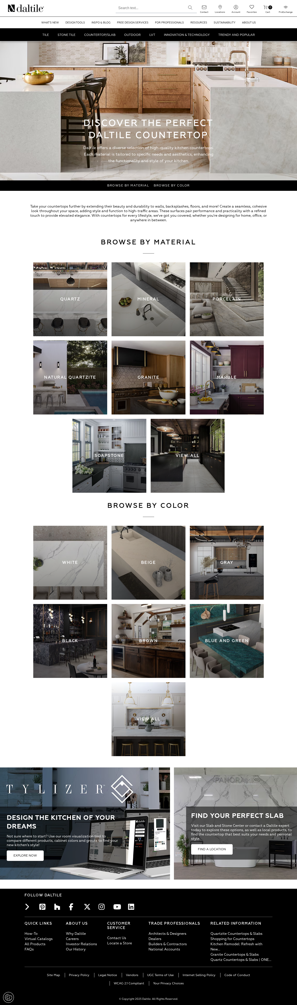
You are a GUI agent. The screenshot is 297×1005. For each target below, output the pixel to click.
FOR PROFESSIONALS (169, 22)
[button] (190, 7)
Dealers (154, 939)
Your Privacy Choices (168, 983)
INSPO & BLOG (101, 22)
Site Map (53, 975)
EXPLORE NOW (25, 855)
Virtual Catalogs (39, 939)
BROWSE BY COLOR (172, 185)
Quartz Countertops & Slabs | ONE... (240, 960)
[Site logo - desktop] (13, 8)
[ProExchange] (286, 8)
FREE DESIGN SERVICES (132, 22)
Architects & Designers (167, 934)
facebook (73, 906)
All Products (35, 944)
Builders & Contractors (167, 944)
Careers (72, 939)
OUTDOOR (132, 35)
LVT (152, 35)
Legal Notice (107, 975)
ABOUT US (249, 22)
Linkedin (132, 906)
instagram (102, 906)
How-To (31, 934)
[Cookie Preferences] (8, 997)
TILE (45, 35)
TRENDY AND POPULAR (236, 35)
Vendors (132, 975)
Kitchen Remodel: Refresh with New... (236, 947)
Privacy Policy (79, 975)
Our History (76, 949)
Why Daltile (76, 934)
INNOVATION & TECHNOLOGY (187, 35)
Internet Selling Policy (199, 975)
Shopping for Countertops (232, 939)
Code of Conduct (237, 975)
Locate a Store (119, 943)
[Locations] (220, 8)
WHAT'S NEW (50, 22)
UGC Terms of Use (160, 975)
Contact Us (116, 938)
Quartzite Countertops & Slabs (236, 934)
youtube (117, 906)
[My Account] (236, 8)
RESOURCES (198, 22)
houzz (58, 906)
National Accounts (164, 949)
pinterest (43, 906)
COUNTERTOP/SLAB (99, 35)
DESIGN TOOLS (75, 22)
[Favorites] (252, 8)
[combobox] (150, 7)
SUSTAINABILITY (224, 22)
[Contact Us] (204, 8)
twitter (88, 906)
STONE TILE (66, 35)
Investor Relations (81, 944)
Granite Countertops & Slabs (234, 954)
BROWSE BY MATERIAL (128, 185)
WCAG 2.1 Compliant (129, 983)
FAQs (29, 949)
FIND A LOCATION (212, 849)
